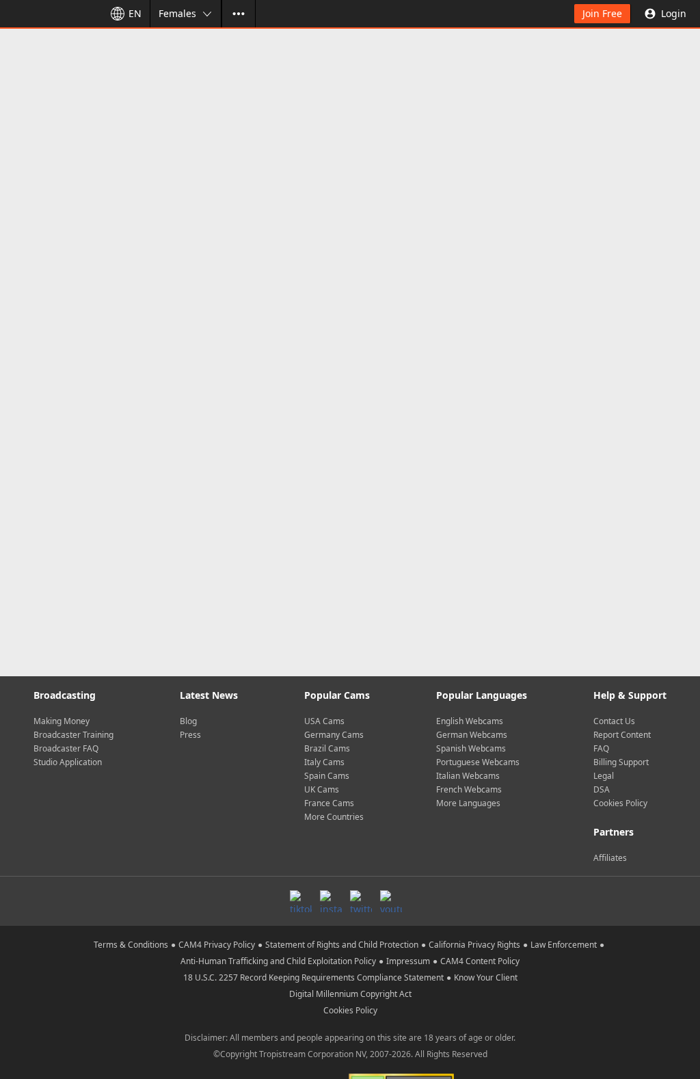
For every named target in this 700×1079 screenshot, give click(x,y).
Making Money (61, 721)
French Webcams (469, 789)
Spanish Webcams (471, 748)
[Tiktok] (301, 901)
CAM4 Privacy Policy (216, 944)
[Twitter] (361, 901)
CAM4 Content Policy (480, 961)
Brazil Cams (327, 748)
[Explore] (238, 13)
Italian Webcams (468, 776)
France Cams (329, 803)
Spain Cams (326, 776)
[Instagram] (331, 901)
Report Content (622, 735)
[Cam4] (49, 14)
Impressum (408, 961)
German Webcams (471, 735)
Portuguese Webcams (478, 762)
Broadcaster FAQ (65, 748)
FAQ (601, 748)
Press (190, 735)
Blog (188, 721)
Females (177, 13)
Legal (603, 776)
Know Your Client (485, 977)
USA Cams (324, 721)
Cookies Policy (620, 803)
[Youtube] (391, 901)
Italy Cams (324, 762)
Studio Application (67, 762)
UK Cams (321, 789)
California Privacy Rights (474, 944)
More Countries (334, 817)
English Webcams (469, 721)
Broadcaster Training (73, 735)
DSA (601, 789)
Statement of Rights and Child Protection (341, 944)
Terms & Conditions (131, 944)
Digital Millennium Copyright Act (350, 994)
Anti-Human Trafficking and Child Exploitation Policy (278, 961)
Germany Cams (334, 735)
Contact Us (614, 721)
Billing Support (621, 762)
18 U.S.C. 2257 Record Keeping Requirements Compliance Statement (313, 977)
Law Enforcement (563, 944)
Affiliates (610, 858)
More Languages (468, 803)
